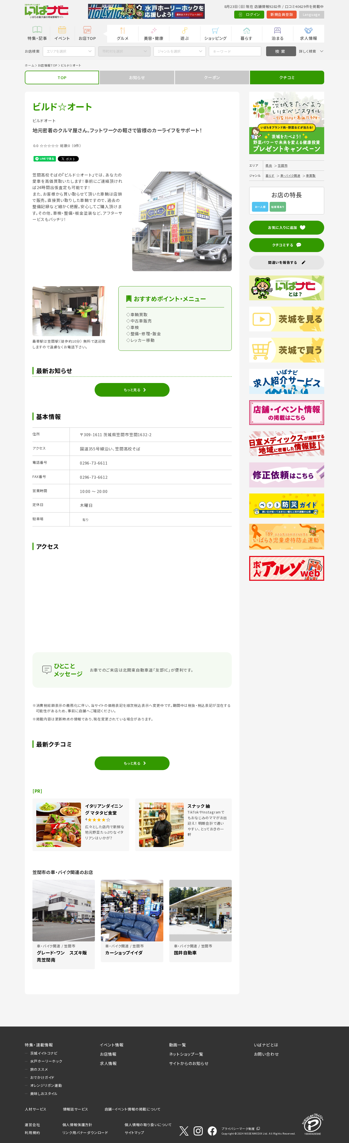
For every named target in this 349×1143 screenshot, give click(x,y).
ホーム (29, 65)
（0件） (76, 145)
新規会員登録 (281, 14)
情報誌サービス (76, 1109)
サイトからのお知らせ (189, 1063)
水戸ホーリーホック (46, 1061)
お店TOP (87, 38)
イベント (62, 38)
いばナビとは (266, 1045)
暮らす (246, 38)
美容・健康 (154, 38)
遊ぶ (184, 38)
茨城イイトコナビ (44, 1053)
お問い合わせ (266, 1054)
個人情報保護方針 (77, 1124)
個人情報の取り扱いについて (148, 1124)
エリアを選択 (57, 51)
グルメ (122, 38)
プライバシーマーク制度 (238, 1128)
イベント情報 (112, 1045)
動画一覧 (177, 1045)
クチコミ (287, 77)
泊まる (278, 38)
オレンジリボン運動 (46, 1085)
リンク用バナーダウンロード (85, 1132)
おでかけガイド (42, 1077)
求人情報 (308, 38)
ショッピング (215, 38)
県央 (269, 165)
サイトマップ (134, 1132)
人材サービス (36, 1109)
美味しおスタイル (44, 1093)
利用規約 (32, 1132)
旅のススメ (39, 1069)
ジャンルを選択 (169, 51)
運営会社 (32, 1124)
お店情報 (108, 1054)
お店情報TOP (48, 65)
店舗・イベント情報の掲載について (133, 1109)
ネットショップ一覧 (186, 1054)
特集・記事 (37, 38)
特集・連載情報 (39, 1045)
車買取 (310, 175)
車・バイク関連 (290, 175)
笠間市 (282, 165)
